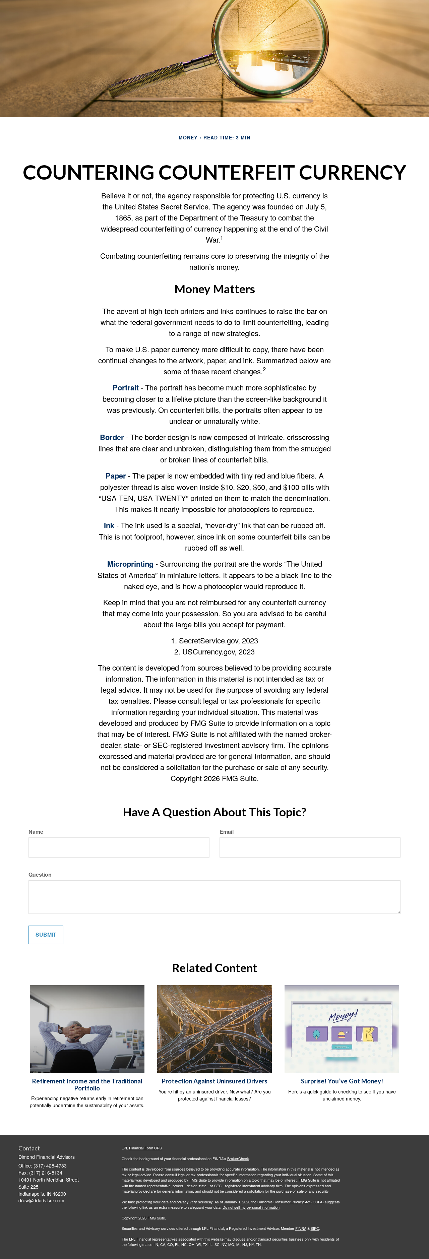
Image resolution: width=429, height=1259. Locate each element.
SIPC (315, 1228)
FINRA (300, 1228)
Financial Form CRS (145, 1147)
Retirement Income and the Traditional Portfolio (87, 1084)
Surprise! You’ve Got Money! (342, 1081)
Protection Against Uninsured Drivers (214, 1081)
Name (35, 831)
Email (227, 831)
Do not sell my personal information (251, 1207)
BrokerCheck (238, 1158)
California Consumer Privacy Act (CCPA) (290, 1201)
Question (40, 874)
